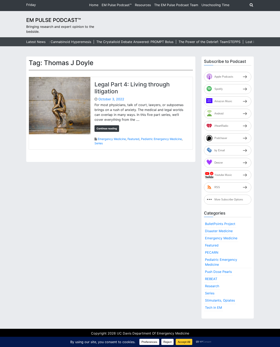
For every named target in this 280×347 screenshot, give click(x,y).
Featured (133, 139)
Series (98, 143)
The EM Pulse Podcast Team (176, 5)
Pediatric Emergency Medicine (161, 139)
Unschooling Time (215, 5)
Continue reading (107, 128)
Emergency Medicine (112, 139)
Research (212, 286)
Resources (143, 5)
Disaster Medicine (219, 231)
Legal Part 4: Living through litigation (132, 88)
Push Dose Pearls (218, 272)
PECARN (211, 252)
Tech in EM (213, 307)
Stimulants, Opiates (220, 300)
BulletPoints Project (220, 224)
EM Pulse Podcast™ (117, 5)
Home (93, 5)
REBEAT (211, 279)
